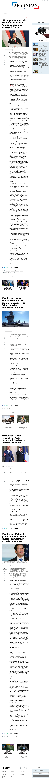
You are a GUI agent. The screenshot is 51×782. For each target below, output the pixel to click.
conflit (10, 272)
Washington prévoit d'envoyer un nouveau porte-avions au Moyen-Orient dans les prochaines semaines (14, 303)
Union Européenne (5, 272)
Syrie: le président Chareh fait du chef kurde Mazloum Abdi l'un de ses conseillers (44, 71)
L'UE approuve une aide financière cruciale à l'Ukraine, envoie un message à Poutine (17, 17)
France (12, 11)
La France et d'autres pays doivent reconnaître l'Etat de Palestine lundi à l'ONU (23, 752)
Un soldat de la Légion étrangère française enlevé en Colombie (43, 59)
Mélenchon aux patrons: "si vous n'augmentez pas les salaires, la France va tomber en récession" (43, 50)
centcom (7, 408)
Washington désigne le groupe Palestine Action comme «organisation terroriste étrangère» (14, 538)
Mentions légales (22, 774)
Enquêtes (40, 11)
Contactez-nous (22, 771)
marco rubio (8, 736)
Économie (27, 11)
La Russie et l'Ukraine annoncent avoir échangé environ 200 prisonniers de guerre (7, 288)
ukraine (17, 270)
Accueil (3, 17)
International (19, 11)
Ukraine (11, 85)
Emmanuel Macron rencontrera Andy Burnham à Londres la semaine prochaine (13, 439)
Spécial (12, 744)
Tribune (46, 11)
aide (14, 272)
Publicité (21, 773)
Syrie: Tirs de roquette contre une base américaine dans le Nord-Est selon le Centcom (7, 424)
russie (21, 270)
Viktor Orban (8, 270)
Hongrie (13, 270)
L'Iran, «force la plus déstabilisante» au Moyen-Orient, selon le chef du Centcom (23, 424)
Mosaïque (5, 13)
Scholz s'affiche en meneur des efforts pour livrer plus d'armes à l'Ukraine (23, 288)
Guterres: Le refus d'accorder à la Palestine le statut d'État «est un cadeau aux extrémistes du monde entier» (8, 753)
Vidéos (12, 776)
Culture (34, 11)
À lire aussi (15, 277)
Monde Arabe (5, 11)
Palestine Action (13, 736)
